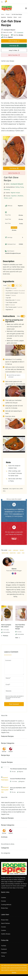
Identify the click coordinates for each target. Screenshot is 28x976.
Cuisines (3, 897)
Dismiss (14, 972)
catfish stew (15, 550)
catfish (9, 550)
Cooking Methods (6, 904)
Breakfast (9, 17)
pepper (18, 552)
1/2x (9, 285)
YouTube (3, 945)
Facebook (4, 949)
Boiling (17, 187)
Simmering (7, 189)
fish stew (22, 550)
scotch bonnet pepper (15, 293)
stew (23, 552)
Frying (22, 187)
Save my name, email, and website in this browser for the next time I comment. (15, 697)
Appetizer (3, 17)
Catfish (11, 288)
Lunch (19, 17)
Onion (15, 290)
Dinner (15, 17)
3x (20, 285)
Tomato (11, 295)
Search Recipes (5, 923)
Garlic (10, 305)
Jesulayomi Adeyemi (9, 29)
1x (13, 285)
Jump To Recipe (12, 41)
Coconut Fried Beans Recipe (17, 778)
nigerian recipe (5, 552)
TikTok (3, 956)
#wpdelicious (11, 509)
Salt (8, 297)
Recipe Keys (4, 908)
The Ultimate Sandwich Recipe (18, 768)
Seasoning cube (13, 300)
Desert (11, 751)
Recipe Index (4, 920)
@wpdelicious (17, 514)
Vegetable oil (9, 309)
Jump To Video (13, 50)
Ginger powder (11, 302)
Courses (3, 901)
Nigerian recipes (15, 192)
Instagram (4, 952)
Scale (4, 285)
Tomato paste (14, 307)
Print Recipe (13, 45)
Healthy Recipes (5, 934)
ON (21, 316)
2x (16, 285)
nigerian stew (13, 552)
